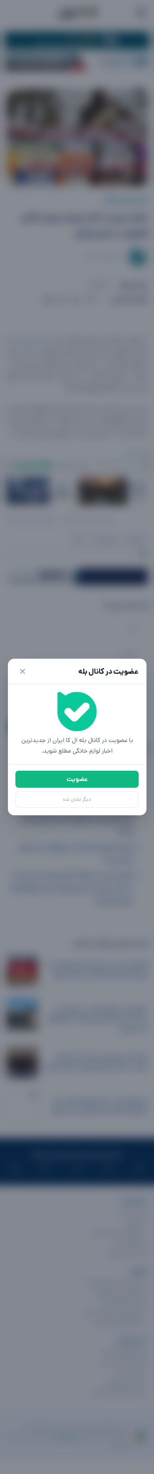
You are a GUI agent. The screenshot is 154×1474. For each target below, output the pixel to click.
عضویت (77, 779)
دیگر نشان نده (77, 799)
